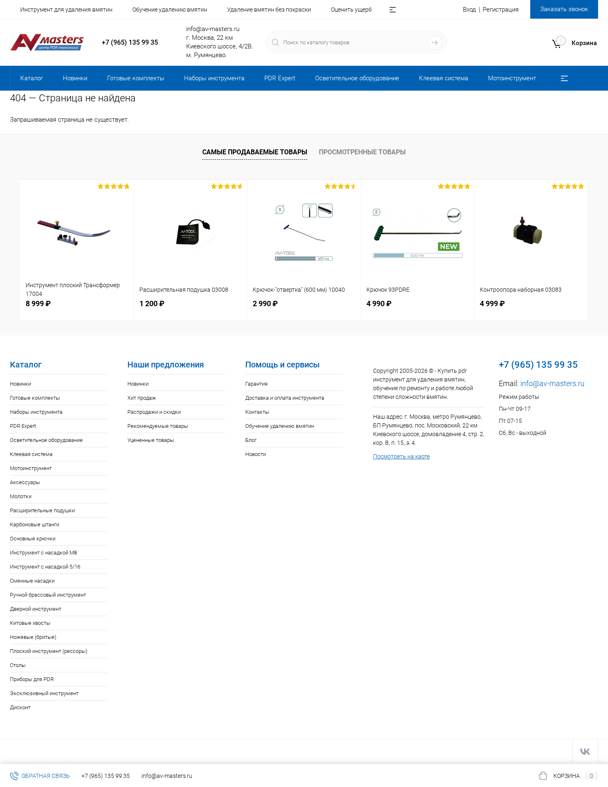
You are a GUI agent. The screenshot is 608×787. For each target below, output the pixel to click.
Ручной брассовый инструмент (48, 595)
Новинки (20, 384)
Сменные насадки (32, 581)
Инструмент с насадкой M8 (43, 552)
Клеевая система (31, 454)
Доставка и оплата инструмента (284, 398)
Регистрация (501, 9)
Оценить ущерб (351, 9)
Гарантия (256, 384)
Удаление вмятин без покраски (269, 9)
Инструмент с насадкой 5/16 (45, 567)
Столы (18, 665)
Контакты (257, 412)
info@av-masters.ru (212, 29)
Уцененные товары (150, 440)
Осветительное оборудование (46, 440)
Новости (255, 454)
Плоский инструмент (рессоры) (48, 651)
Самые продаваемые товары (254, 152)
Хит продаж (141, 398)
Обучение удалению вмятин (169, 9)
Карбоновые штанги (34, 524)
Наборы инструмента (36, 412)
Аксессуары (25, 482)
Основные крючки (32, 538)
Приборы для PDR (32, 679)
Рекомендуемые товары (157, 426)
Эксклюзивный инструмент (44, 693)
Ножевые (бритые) (33, 637)
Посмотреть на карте (401, 456)
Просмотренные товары (362, 152)
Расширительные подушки (42, 510)
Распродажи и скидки (154, 412)
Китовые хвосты (30, 623)
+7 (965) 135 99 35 (130, 42)
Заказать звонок (564, 9)
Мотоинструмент (31, 468)
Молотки (20, 496)
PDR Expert (23, 426)
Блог (250, 440)
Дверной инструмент (35, 609)
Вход (469, 9)
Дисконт (20, 707)
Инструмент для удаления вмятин (66, 9)
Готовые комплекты (35, 398)
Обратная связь (45, 776)
